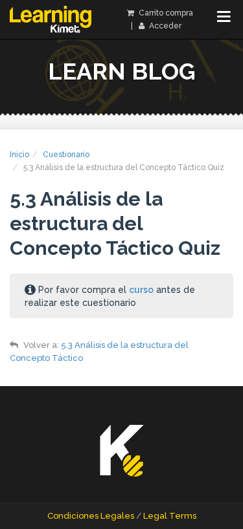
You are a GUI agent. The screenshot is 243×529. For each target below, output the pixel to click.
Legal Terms (169, 516)
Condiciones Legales (90, 516)
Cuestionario (66, 154)
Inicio (19, 154)
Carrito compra (165, 12)
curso (141, 290)
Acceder (164, 25)
